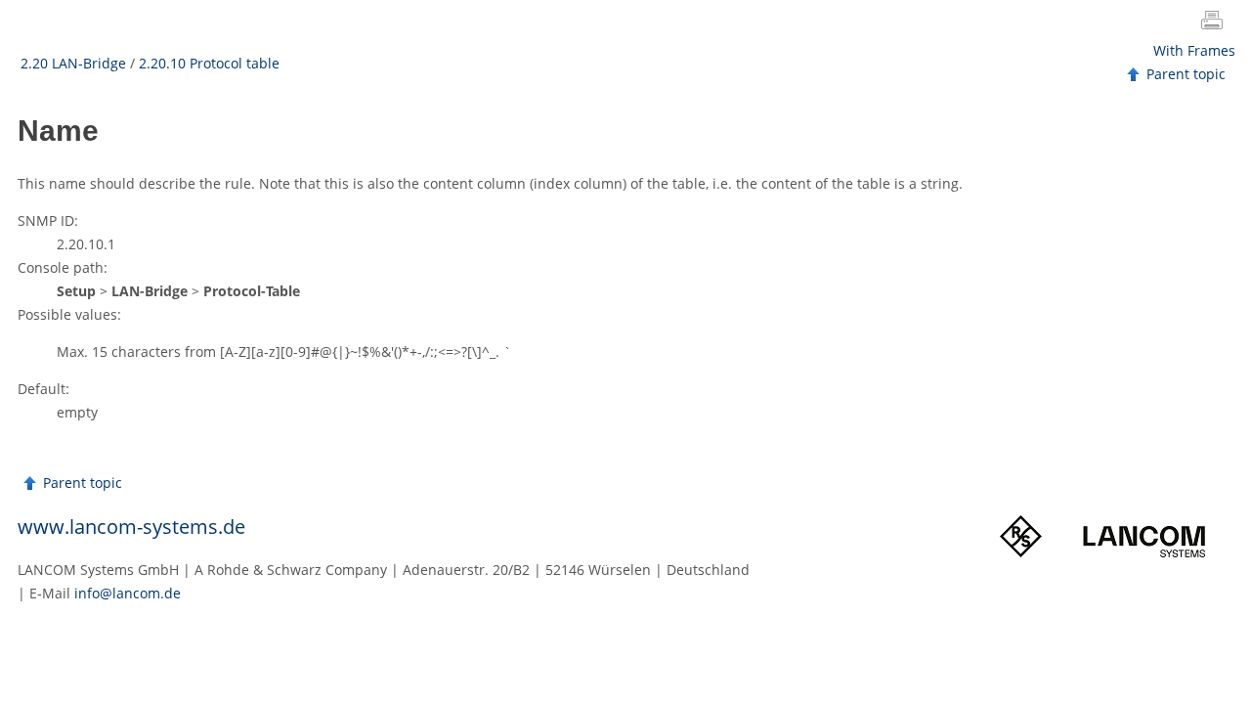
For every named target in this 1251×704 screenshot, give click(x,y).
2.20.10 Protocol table (209, 63)
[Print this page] (1215, 22)
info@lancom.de (127, 593)
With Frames (1194, 50)
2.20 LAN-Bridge (73, 63)
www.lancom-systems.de (131, 526)
